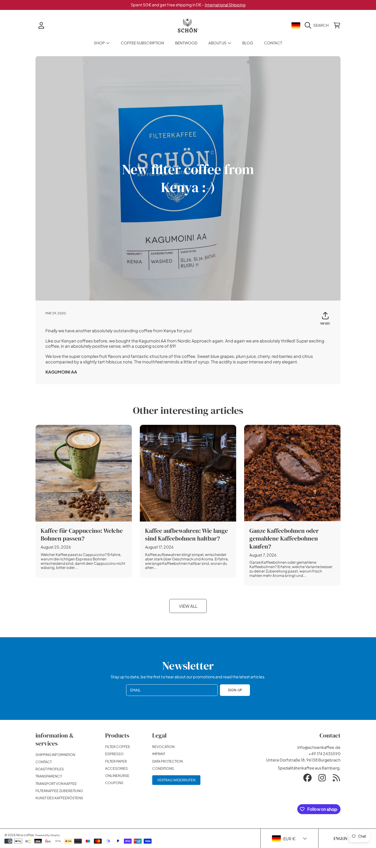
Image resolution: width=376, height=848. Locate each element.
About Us (217, 42)
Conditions (163, 768)
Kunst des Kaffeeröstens (59, 798)
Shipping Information (55, 754)
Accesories (116, 768)
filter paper (116, 761)
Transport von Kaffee (56, 783)
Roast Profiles (50, 769)
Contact (44, 762)
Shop (99, 42)
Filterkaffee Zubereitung (59, 790)
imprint (158, 754)
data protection (167, 761)
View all (188, 606)
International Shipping (225, 4)
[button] (318, 25)
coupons (114, 783)
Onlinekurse (117, 775)
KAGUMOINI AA (61, 371)
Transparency (49, 776)
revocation (163, 746)
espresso (114, 754)
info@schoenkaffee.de (318, 747)
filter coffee (117, 746)
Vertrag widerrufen (176, 780)
